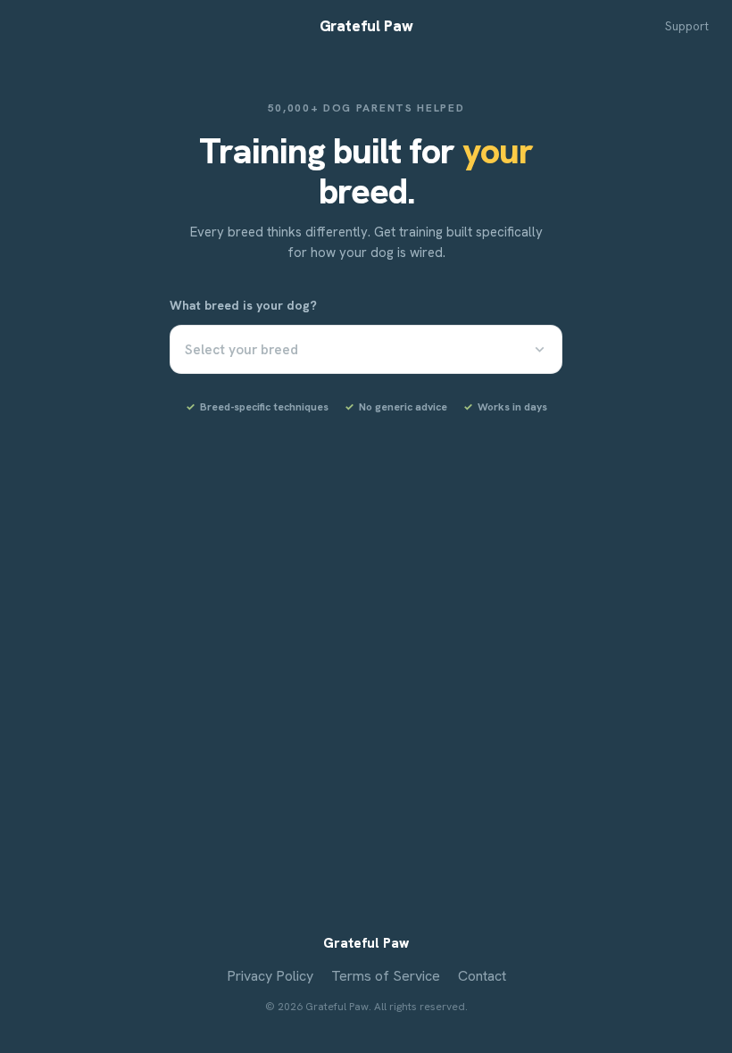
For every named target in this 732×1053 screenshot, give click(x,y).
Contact (482, 975)
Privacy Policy (270, 975)
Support (687, 26)
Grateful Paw (366, 26)
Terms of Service (385, 975)
